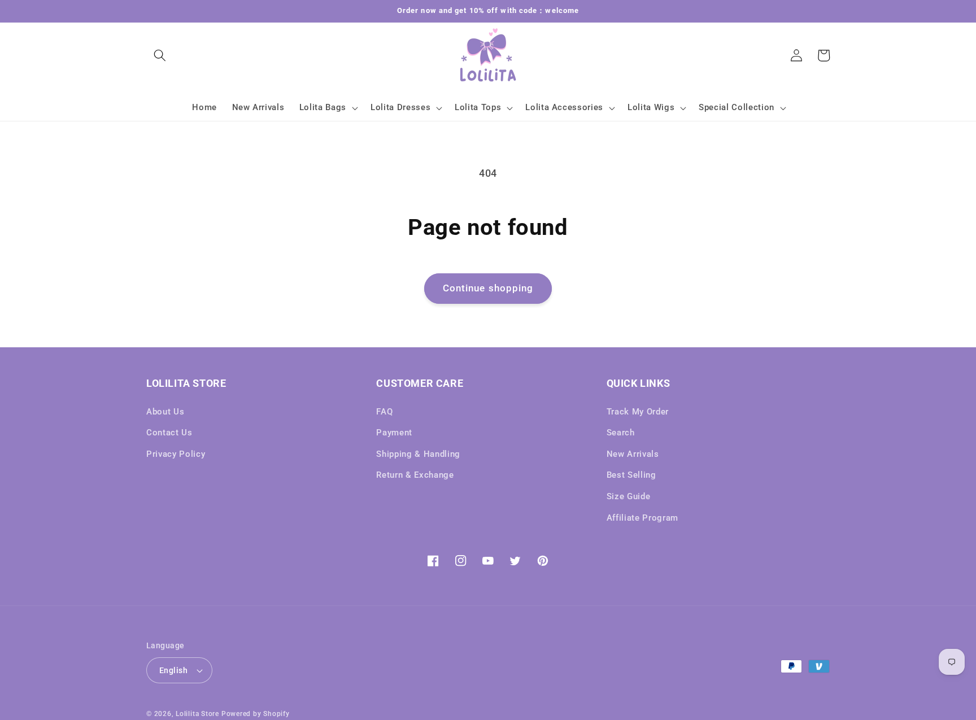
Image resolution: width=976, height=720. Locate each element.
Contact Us (169, 432)
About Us (165, 412)
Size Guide (629, 496)
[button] (159, 55)
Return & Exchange (415, 475)
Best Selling (631, 475)
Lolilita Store (197, 714)
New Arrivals (633, 454)
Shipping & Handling (418, 454)
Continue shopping (488, 288)
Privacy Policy (175, 454)
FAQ (384, 412)
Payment (394, 432)
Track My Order (638, 412)
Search (621, 432)
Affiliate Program (642, 518)
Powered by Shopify (255, 714)
